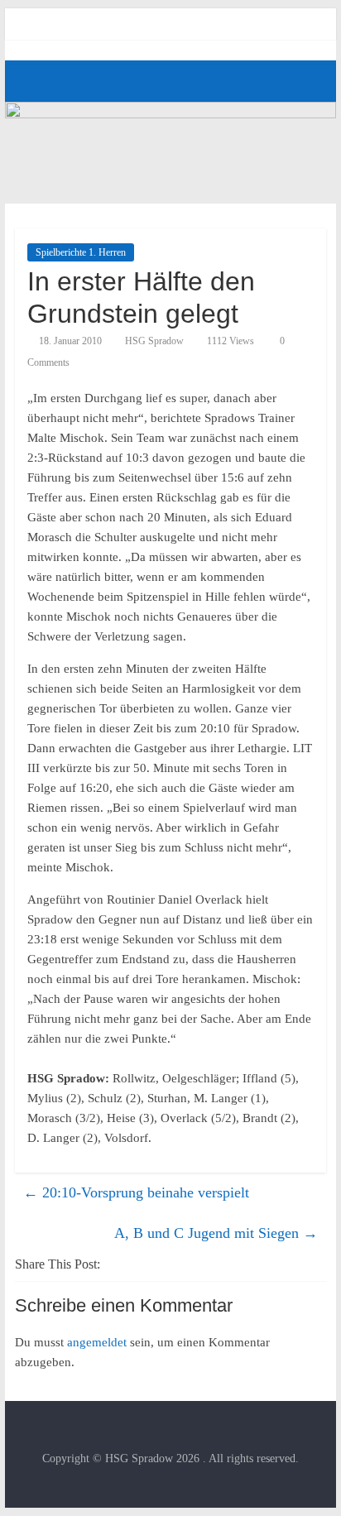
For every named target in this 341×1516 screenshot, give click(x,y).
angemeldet (97, 1342)
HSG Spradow (154, 341)
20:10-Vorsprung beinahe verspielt (136, 1192)
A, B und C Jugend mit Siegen (216, 1233)
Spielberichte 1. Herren (81, 252)
